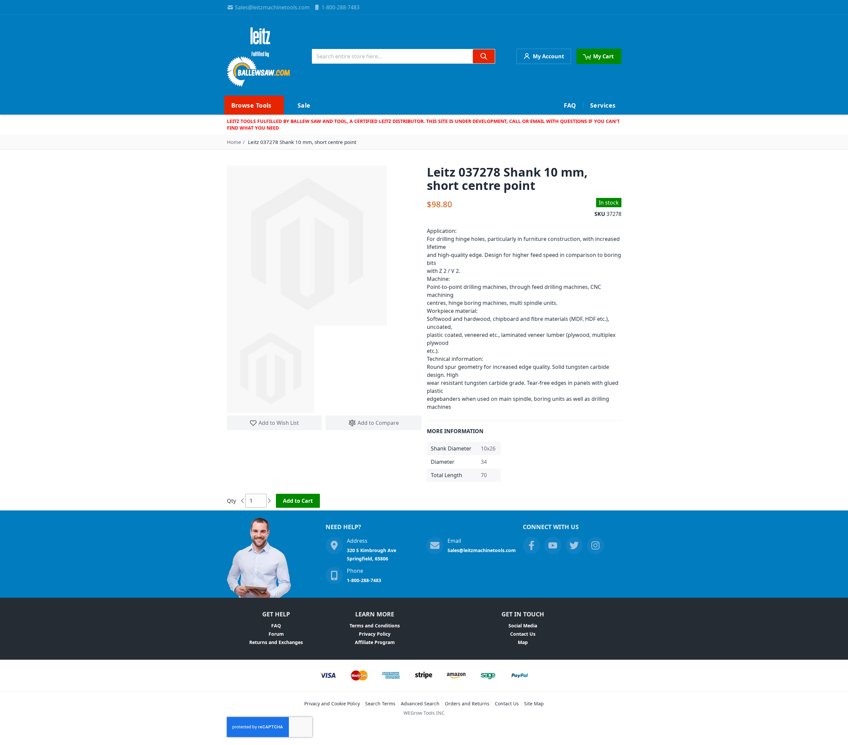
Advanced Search (420, 703)
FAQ (276, 625)
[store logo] (259, 56)
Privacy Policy (375, 634)
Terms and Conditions (375, 625)
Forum (276, 634)
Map (523, 642)
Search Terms (380, 703)
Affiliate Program (375, 642)
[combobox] (403, 56)
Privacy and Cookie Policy (332, 703)
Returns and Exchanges (276, 642)
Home (234, 142)
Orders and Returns (467, 703)
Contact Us (522, 634)
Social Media (522, 625)
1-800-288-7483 (341, 7)
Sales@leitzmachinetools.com (272, 7)
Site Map (534, 703)
